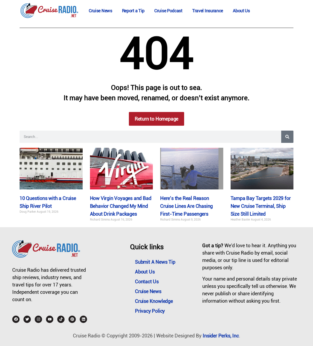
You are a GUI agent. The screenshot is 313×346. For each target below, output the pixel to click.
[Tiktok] (61, 319)
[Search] (287, 137)
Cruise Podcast (168, 10)
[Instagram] (38, 319)
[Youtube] (49, 319)
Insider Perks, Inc (221, 336)
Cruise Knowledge (154, 301)
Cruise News (100, 10)
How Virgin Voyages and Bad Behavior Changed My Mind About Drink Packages (120, 206)
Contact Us (147, 281)
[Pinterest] (72, 319)
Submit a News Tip (155, 262)
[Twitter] (27, 319)
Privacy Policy (150, 311)
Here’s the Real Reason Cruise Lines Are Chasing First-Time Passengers (186, 206)
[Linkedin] (83, 319)
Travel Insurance (207, 10)
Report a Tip (133, 10)
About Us (241, 10)
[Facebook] (16, 319)
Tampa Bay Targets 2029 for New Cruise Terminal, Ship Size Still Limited (261, 206)
